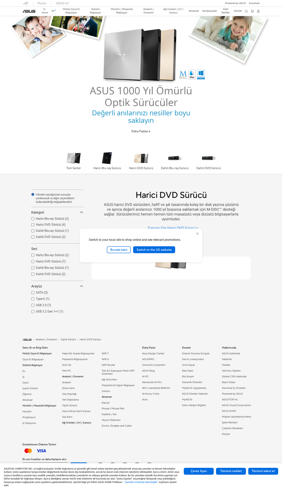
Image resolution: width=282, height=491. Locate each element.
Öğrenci (27, 394)
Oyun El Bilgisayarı (33, 359)
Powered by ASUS (235, 3)
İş (23, 376)
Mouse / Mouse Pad (113, 408)
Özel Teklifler (225, 11)
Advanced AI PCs (152, 382)
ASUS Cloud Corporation (236, 405)
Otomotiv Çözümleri (153, 365)
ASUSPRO (148, 359)
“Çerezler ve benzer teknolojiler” (141, 482)
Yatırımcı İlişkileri (231, 370)
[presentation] (32, 194)
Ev (23, 371)
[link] (28, 11)
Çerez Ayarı (199, 471)
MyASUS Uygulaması (194, 388)
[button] (254, 3)
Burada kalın (118, 250)
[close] (197, 233)
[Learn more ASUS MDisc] (141, 148)
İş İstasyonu (29, 423)
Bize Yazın (187, 370)
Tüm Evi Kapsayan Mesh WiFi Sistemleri (118, 372)
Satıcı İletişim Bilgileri (194, 405)
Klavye (105, 402)
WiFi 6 (105, 359)
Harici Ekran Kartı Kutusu (76, 411)
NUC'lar (66, 365)
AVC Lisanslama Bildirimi (156, 388)
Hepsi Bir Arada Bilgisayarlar (78, 353)
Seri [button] (34, 249)
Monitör (27, 411)
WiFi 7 (105, 353)
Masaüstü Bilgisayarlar (75, 359)
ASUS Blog (148, 370)
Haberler (227, 359)
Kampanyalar (209, 10)
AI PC (145, 376)
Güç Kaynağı (69, 394)
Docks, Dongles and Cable (117, 425)
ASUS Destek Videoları (195, 393)
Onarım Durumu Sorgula (195, 353)
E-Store (45, 11)
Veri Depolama (70, 399)
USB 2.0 (36, 304)
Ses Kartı (67, 417)
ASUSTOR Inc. (230, 399)
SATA (35, 291)
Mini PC (66, 370)
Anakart (66, 382)
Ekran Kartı (68, 388)
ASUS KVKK (229, 411)
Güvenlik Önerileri (192, 382)
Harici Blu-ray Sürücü (45, 218)
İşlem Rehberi (229, 422)
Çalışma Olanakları (232, 428)
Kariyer (226, 434)
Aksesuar (27, 399)
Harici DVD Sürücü (43, 223)
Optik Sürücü (69, 405)
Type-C (35, 298)
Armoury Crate (150, 393)
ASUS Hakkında (231, 353)
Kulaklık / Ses (109, 414)
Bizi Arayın (188, 376)
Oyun (25, 382)
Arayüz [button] (36, 286)
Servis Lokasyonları (193, 359)
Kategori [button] (37, 212)
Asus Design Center (153, 353)
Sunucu (106, 391)
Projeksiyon (29, 417)
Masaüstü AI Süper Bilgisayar (118, 385)
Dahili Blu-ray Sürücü (45, 230)
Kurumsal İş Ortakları (234, 388)
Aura (145, 399)
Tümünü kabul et (263, 471)
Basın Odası (228, 382)
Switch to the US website (154, 250)
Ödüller (226, 365)
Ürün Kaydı (188, 365)
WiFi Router (108, 365)
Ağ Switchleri (109, 379)
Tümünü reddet (231, 471)
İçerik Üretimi (30, 388)
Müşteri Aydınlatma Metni (236, 416)
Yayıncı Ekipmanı (111, 420)
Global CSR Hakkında (234, 376)
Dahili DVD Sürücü (43, 236)
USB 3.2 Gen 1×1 (42, 310)
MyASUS (187, 399)
